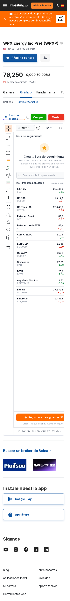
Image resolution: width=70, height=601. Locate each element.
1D (19, 431)
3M (34, 431)
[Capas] (8, 237)
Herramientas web (14, 594)
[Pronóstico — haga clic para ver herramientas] (8, 182)
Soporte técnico (47, 586)
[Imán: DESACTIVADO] (8, 207)
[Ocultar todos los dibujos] (8, 229)
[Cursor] (8, 128)
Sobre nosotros (47, 570)
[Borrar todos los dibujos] (8, 247)
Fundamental (46, 92)
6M (38, 431)
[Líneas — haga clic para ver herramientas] (8, 138)
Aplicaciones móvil (15, 578)
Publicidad (43, 578)
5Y (53, 431)
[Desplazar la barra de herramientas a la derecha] (61, 128)
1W (23, 431)
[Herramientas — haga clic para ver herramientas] (8, 190)
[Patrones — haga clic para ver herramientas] (8, 175)
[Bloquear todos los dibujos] (8, 221)
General (9, 92)
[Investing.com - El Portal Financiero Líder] (19, 5)
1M (28, 431)
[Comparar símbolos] (38, 128)
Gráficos (8, 101)
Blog (6, 570)
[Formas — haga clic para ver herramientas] (8, 153)
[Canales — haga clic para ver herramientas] (8, 145)
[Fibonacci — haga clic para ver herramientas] (8, 160)
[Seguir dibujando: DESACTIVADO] (8, 214)
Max (58, 431)
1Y (48, 431)
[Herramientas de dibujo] (14, 279)
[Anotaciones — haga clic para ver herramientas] (8, 197)
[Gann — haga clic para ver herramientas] (8, 167)
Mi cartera (9, 586)
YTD (43, 431)
